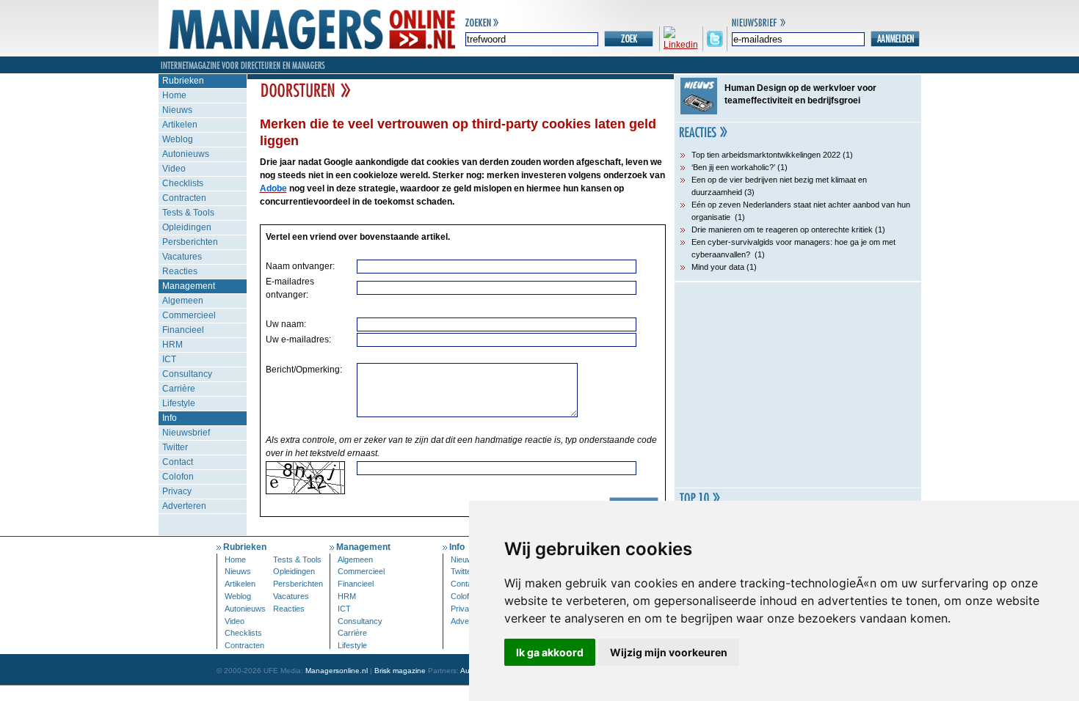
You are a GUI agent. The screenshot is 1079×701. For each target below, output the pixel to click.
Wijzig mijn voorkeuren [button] (668, 652)
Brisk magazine (400, 671)
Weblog (177, 139)
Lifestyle (178, 403)
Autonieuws (185, 154)
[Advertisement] (798, 385)
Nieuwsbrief (186, 432)
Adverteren (184, 506)
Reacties (179, 271)
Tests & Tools (188, 213)
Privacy (177, 491)
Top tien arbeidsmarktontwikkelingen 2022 (765, 154)
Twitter (175, 447)
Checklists (182, 183)
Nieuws (177, 110)
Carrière (178, 388)
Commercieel (189, 315)
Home (174, 95)
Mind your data (717, 267)
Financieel (183, 330)
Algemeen (182, 301)
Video (174, 169)
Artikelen (179, 125)
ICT (169, 359)
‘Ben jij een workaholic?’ (733, 167)
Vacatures (182, 257)
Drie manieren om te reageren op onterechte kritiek (782, 229)
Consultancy (187, 374)
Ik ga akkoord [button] (550, 652)
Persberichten (190, 242)
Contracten (184, 198)
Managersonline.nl (336, 671)
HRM (172, 345)
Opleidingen (186, 227)
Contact (177, 462)
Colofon (178, 476)
